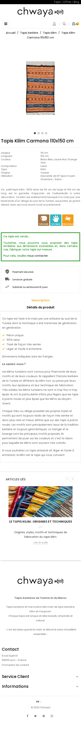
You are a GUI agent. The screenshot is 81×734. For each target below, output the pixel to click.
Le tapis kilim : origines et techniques (40, 521)
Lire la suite (40, 542)
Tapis (57, 2)
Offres (67, 2)
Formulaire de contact (15, 665)
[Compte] (56, 24)
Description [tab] (41, 300)
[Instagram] (52, 716)
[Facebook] (27, 716)
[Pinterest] (44, 716)
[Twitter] (35, 716)
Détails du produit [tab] (40, 307)
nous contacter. (37, 256)
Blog (76, 2)
